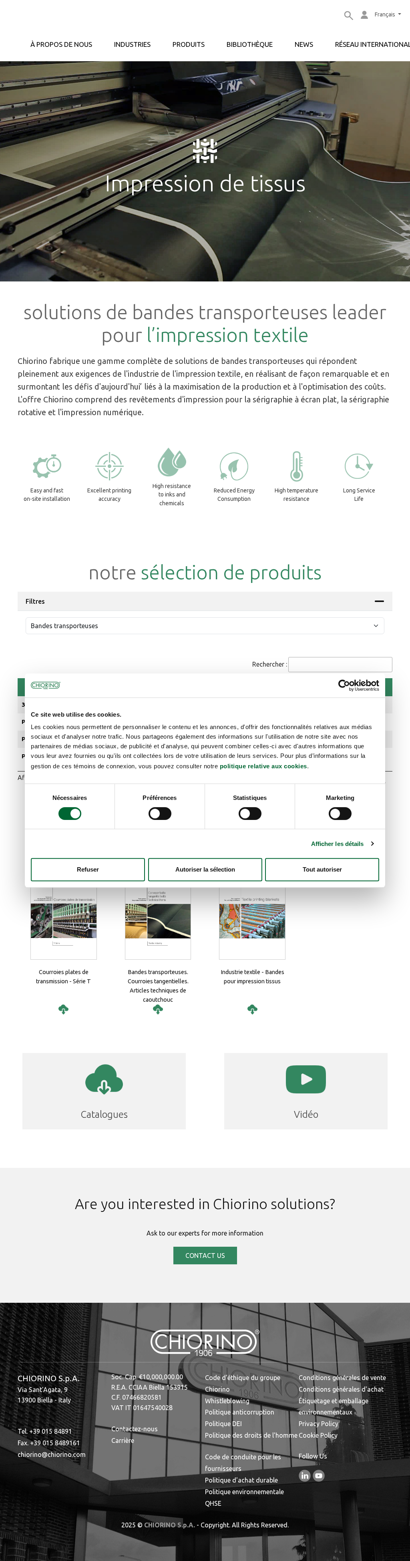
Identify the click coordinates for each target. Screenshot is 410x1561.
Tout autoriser (322, 869)
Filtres (35, 601)
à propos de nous (61, 44)
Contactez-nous (134, 1428)
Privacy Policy (318, 1423)
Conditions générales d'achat (341, 1389)
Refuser (88, 869)
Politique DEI (223, 1423)
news (304, 44)
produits (189, 44)
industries (132, 44)
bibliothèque (250, 44)
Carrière (122, 1440)
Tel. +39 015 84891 (45, 1431)
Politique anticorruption (239, 1412)
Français (385, 14)
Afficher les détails (337, 843)
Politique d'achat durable (241, 1480)
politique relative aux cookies (263, 766)
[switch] (160, 813)
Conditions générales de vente (342, 1377)
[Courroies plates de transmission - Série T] (63, 1010)
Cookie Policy (318, 1435)
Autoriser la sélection (205, 869)
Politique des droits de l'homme (251, 1435)
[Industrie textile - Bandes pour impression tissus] (252, 1010)
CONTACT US (205, 1255)
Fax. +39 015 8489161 (49, 1442)
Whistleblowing (227, 1400)
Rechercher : (269, 664)
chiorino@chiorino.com (52, 1454)
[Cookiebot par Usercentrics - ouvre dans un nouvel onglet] (344, 685)
